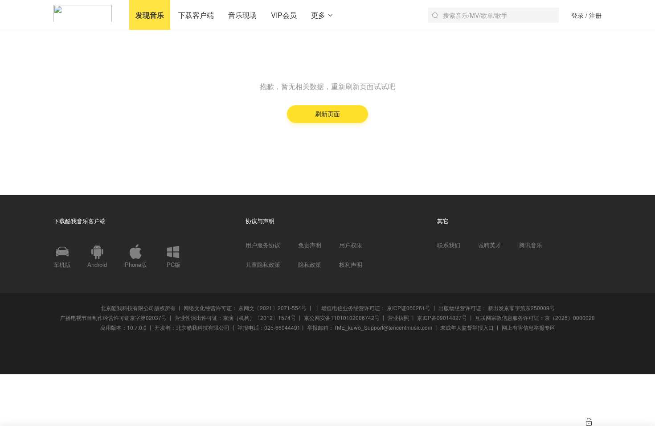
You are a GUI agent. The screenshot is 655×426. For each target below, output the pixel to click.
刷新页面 (327, 113)
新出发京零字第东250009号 (521, 307)
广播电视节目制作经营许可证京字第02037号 (113, 317)
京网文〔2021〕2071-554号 (272, 307)
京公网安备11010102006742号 (342, 317)
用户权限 (350, 245)
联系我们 (448, 245)
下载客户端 (196, 15)
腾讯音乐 (530, 245)
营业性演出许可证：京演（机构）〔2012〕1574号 (235, 317)
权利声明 (350, 265)
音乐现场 (242, 15)
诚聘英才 (489, 245)
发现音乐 (149, 15)
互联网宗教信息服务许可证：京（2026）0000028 (535, 317)
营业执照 (398, 317)
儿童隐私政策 (263, 265)
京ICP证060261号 (408, 307)
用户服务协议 (263, 245)
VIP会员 (284, 15)
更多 (319, 15)
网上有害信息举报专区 (528, 327)
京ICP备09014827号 (442, 317)
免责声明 (309, 245)
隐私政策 (309, 265)
